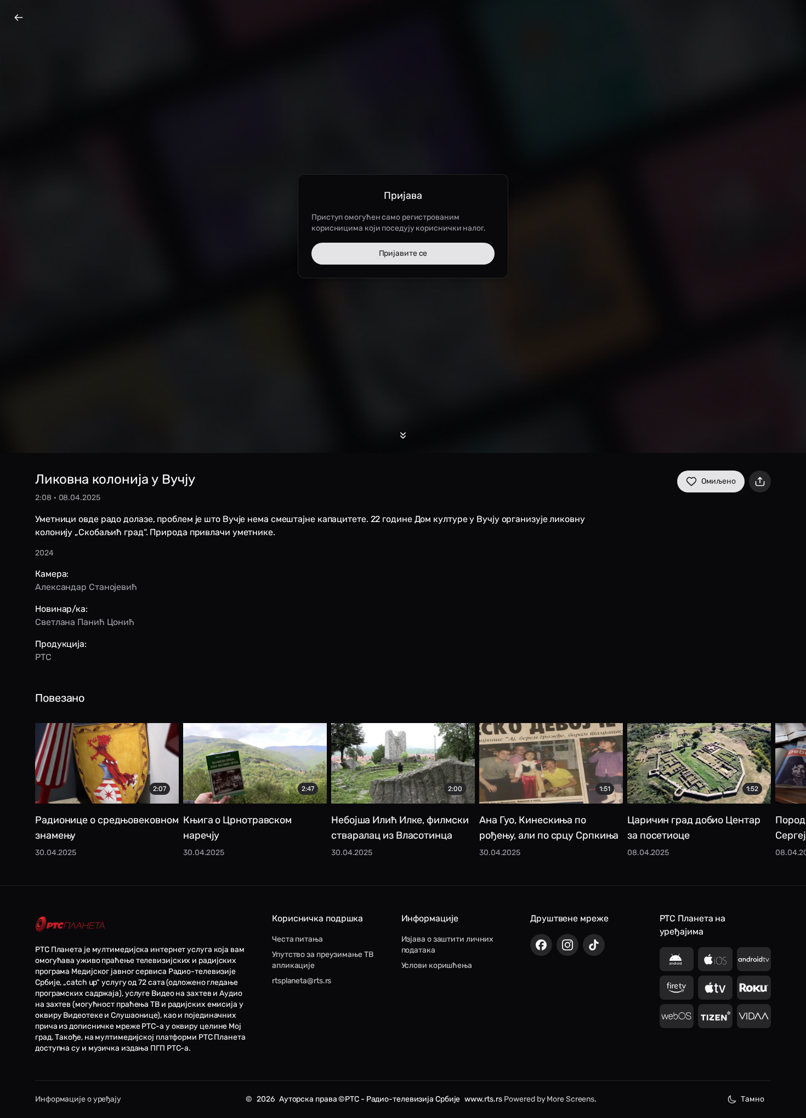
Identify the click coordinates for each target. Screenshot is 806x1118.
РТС (43, 657)
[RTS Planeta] (70, 924)
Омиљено (718, 481)
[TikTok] (594, 945)
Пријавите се (403, 253)
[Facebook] (541, 945)
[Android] (677, 959)
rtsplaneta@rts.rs (301, 980)
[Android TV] (754, 959)
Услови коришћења (436, 965)
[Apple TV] (715, 988)
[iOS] (715, 959)
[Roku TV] (754, 988)
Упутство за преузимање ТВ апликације (322, 960)
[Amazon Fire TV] (677, 988)
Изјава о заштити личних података (447, 944)
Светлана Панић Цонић (84, 622)
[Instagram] (567, 945)
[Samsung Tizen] (715, 1016)
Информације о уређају (78, 1099)
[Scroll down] (403, 435)
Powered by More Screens (549, 1099)
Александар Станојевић (86, 587)
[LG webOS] (677, 1016)
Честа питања (297, 939)
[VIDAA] (754, 1016)
